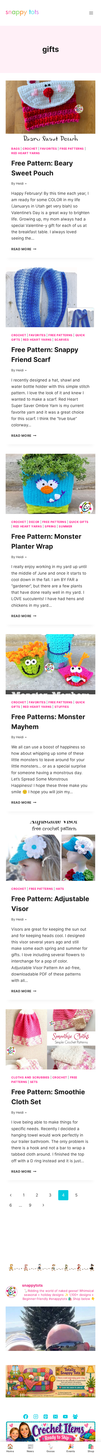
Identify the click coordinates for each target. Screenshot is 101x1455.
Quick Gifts (79, 522)
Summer (65, 526)
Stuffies (61, 706)
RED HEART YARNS (25, 153)
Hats (60, 889)
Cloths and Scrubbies (30, 1077)
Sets (34, 1082)
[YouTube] (65, 1416)
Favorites (48, 148)
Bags (15, 148)
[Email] (55, 1416)
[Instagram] (35, 1416)
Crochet (30, 148)
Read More (23, 249)
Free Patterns (72, 148)
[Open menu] (91, 13)
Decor (34, 522)
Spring (50, 526)
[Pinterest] (45, 1416)
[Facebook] (26, 1416)
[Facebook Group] (75, 1416)
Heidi (19, 183)
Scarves (61, 339)
